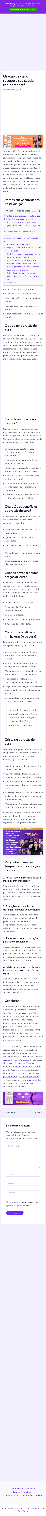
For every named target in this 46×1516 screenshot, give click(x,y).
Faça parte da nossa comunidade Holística (23, 1495)
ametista (32, 1053)
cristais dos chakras (29, 1076)
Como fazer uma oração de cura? (20, 222)
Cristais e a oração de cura (17, 244)
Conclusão (10, 282)
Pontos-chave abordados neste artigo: (22, 216)
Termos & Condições (23, 1492)
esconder (35, 211)
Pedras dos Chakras (24, 1063)
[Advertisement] (23, 47)
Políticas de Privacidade (23, 1488)
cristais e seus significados (16, 1060)
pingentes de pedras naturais (27, 1066)
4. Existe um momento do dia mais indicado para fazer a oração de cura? (24, 276)
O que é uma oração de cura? (18, 219)
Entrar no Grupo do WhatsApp (23, 9)
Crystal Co (8, 1046)
